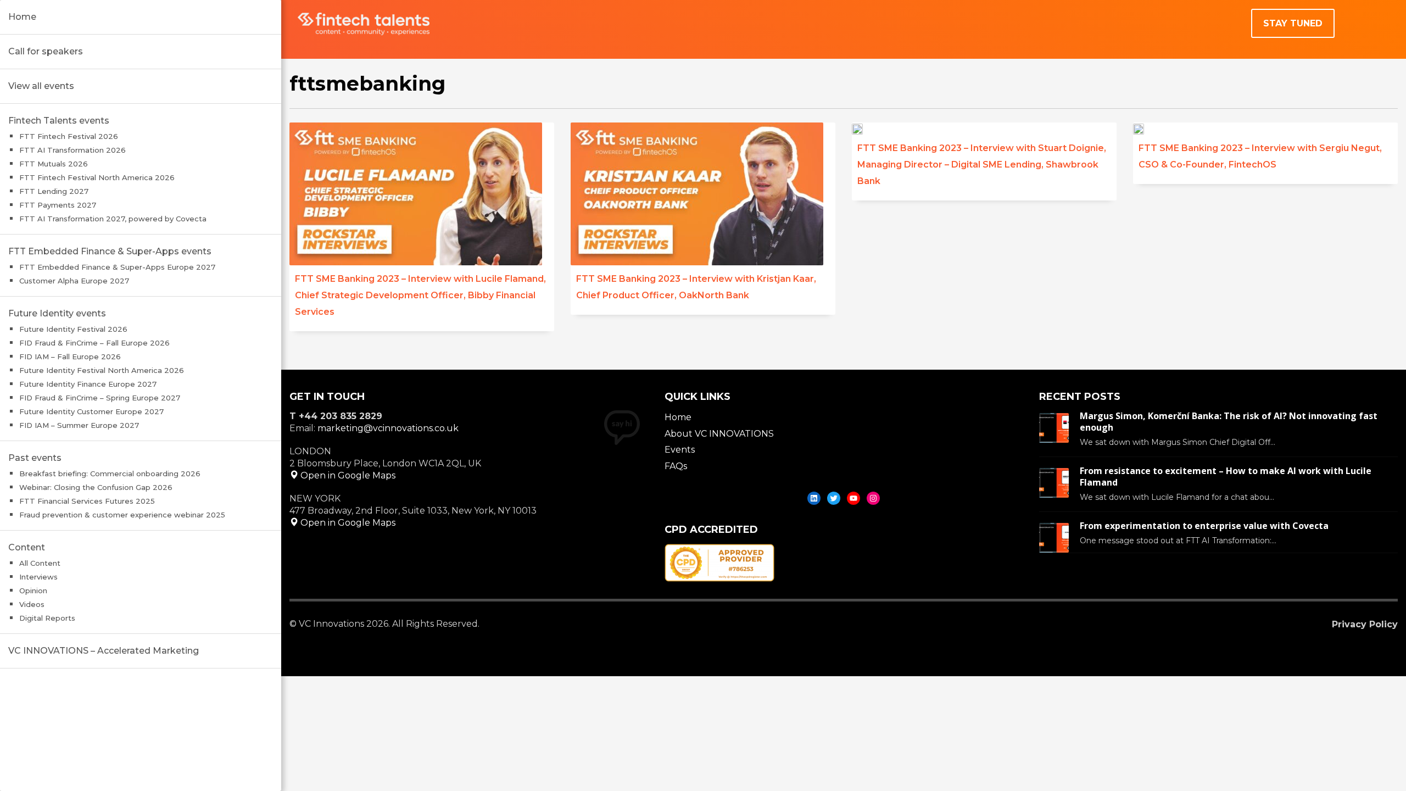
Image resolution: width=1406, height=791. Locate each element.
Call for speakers (45, 51)
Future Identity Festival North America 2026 (101, 370)
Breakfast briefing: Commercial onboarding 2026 (109, 473)
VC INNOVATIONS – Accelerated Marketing (103, 650)
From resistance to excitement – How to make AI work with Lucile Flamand (1225, 476)
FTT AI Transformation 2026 (72, 150)
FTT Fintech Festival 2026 (68, 136)
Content (26, 547)
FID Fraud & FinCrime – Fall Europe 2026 (94, 342)
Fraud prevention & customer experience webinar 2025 (122, 514)
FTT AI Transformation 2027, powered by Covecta (113, 218)
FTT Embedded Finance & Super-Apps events (109, 251)
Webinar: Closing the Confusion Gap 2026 (95, 487)
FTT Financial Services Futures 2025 (87, 501)
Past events (35, 458)
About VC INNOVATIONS (719, 433)
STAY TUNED (1293, 23)
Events (680, 449)
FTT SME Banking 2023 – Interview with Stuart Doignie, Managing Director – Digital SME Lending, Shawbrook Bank (981, 164)
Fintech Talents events (58, 120)
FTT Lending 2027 (53, 191)
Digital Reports (47, 618)
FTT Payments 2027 (57, 204)
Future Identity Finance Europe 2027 (88, 384)
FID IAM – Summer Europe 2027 (79, 425)
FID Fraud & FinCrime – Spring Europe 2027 (99, 397)
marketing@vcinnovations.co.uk (388, 428)
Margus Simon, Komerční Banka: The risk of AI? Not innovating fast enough (1228, 421)
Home (22, 17)
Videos (31, 604)
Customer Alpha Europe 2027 (74, 280)
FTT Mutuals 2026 (53, 163)
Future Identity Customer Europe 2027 (91, 411)
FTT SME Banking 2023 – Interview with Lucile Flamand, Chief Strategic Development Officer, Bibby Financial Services (420, 295)
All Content (39, 563)
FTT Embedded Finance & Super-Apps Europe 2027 (117, 267)
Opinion (33, 590)
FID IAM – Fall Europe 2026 (70, 356)
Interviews (38, 576)
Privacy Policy (1365, 624)
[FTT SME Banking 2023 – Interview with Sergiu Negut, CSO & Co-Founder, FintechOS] (1146, 128)
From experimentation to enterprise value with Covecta (1204, 526)
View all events (41, 86)
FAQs (676, 466)
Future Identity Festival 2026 (73, 329)
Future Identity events (57, 313)
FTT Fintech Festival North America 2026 (97, 177)
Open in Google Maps (346, 475)
